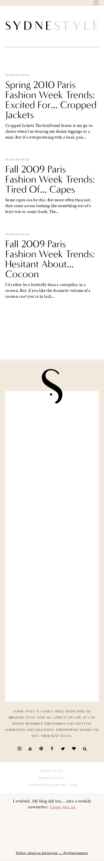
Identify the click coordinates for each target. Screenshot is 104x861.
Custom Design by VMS (47, 785)
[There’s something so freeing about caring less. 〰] (52, 522)
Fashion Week (17, 75)
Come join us (62, 807)
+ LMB (72, 785)
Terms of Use (52, 771)
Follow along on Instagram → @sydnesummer (52, 852)
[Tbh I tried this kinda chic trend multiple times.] (52, 620)
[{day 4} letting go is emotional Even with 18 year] (52, 472)
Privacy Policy (52, 778)
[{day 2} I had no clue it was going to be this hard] (52, 669)
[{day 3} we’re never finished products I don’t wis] (52, 571)
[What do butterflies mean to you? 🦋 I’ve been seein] (52, 423)
